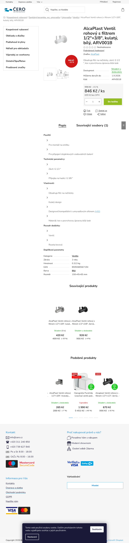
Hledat (95, 485)
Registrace (117, 2)
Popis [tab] (62, 125)
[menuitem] (20, 29)
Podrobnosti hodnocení (93, 50)
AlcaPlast (95, 54)
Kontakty (9, 2)
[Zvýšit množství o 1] (99, 102)
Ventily (75, 256)
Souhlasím (97, 529)
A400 (97, 211)
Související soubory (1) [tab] (92, 125)
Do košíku (113, 101)
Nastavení (32, 537)
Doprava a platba (25, 2)
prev (46, 395)
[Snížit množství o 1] (87, 102)
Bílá (74, 270)
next (121, 395)
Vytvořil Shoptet (115, 540)
